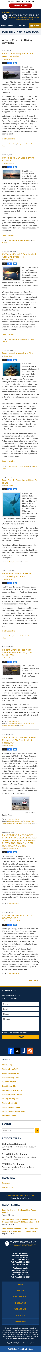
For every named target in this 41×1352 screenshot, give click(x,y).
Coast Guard (12, 144)
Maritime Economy (11, 1107)
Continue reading (8, 139)
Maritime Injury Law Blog (20, 16)
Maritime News (10, 1069)
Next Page (33, 980)
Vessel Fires (23, 339)
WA (36, 823)
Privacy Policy (20, 1297)
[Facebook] (11, 1051)
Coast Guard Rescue (12, 1090)
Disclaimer (20, 1303)
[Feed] (30, 1051)
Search (37, 1130)
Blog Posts (20, 1321)
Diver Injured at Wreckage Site (17, 353)
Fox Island (25, 562)
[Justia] (24, 1051)
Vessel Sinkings (10, 1073)
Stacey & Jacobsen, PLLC (26, 1343)
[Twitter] (17, 1051)
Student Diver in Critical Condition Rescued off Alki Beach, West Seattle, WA (19, 740)
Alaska (7, 1065)
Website (11, 25)
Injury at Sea (9, 1082)
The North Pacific (9, 1187)
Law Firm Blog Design (20, 1349)
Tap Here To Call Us (20, 5)
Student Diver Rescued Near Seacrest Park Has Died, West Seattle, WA (17, 652)
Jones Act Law (24, 466)
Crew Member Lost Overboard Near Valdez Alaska (19, 1211)
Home (3, 25)
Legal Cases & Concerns (13, 1111)
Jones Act (6, 1183)
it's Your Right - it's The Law (20, 1196)
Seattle (22, 725)
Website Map (20, 1309)
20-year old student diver (14, 723)
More (36, 25)
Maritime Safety (24, 636)
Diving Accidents (22, 144)
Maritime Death (24, 240)
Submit (20, 1037)
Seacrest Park (12, 725)
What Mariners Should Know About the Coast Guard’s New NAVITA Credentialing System (20, 1230)
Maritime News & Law (12, 1094)
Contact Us (21, 25)
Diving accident (13, 823)
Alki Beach (26, 723)
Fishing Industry (10, 1099)
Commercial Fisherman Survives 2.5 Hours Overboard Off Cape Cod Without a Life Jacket (20, 1220)
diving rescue (23, 823)
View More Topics (9, 1116)
